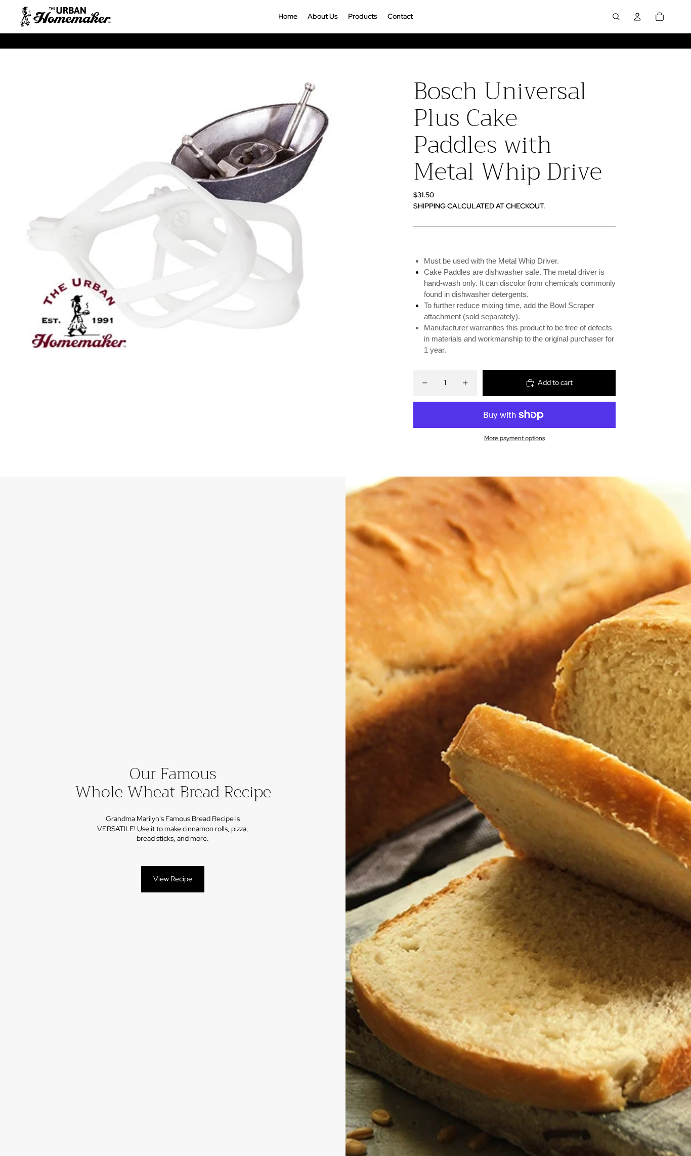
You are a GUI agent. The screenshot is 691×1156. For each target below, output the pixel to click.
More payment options (514, 438)
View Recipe (172, 878)
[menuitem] (287, 17)
